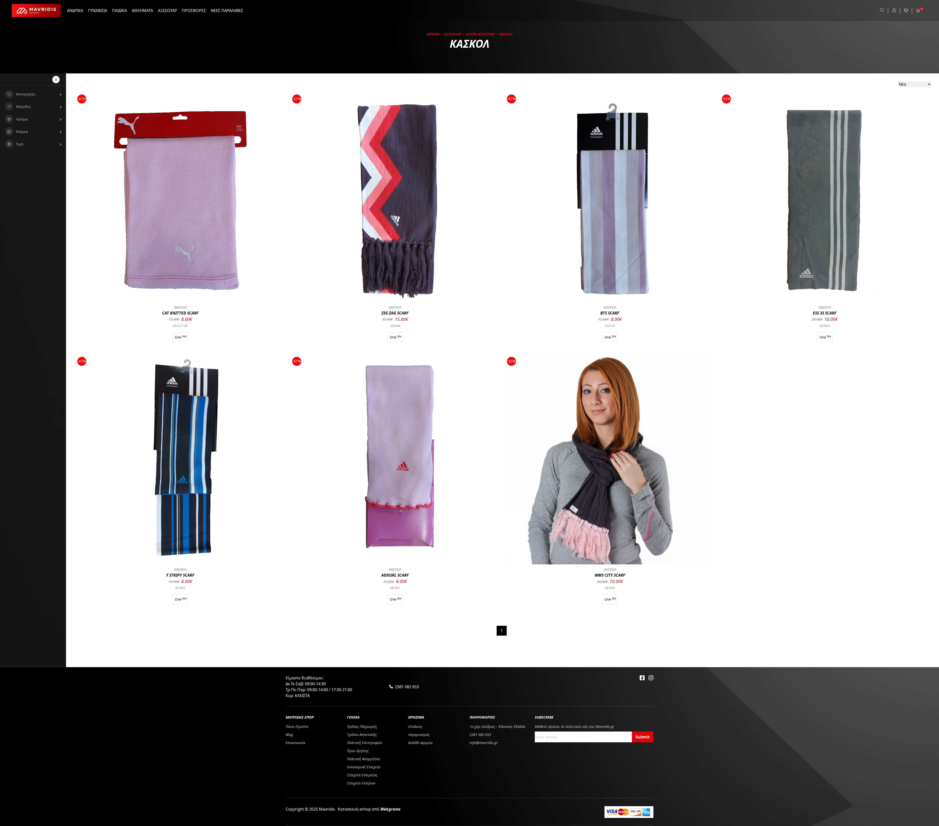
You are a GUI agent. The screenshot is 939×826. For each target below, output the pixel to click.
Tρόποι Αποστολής (362, 734)
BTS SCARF (609, 313)
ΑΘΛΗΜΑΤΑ (142, 10)
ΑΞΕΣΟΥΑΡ (167, 10)
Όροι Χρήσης (358, 750)
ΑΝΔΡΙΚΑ (75, 10)
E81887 (180, 588)
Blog (289, 734)
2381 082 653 (407, 686)
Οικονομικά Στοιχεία (363, 766)
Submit (643, 737)
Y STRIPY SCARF (180, 575)
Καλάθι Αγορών (420, 742)
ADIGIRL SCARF (395, 575)
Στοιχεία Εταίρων (361, 782)
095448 (395, 326)
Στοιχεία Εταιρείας (362, 774)
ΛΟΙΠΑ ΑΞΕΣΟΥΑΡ (480, 34)
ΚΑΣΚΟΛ (180, 307)
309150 (610, 326)
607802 (825, 326)
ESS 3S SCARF (825, 313)
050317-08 (180, 326)
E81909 (610, 588)
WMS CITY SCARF (610, 575)
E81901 (395, 588)
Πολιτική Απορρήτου (363, 758)
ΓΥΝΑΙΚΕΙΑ (97, 10)
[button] (33, 94)
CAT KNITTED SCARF (180, 313)
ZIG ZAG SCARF (395, 313)
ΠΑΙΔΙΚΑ (119, 10)
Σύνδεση (415, 726)
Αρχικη (433, 34)
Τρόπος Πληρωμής (362, 726)
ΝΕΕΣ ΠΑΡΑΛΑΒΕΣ (227, 10)
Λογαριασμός (419, 734)
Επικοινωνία (295, 742)
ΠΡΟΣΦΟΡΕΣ (194, 10)
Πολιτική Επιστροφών (364, 742)
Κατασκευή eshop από (369, 809)
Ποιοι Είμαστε (297, 726)
